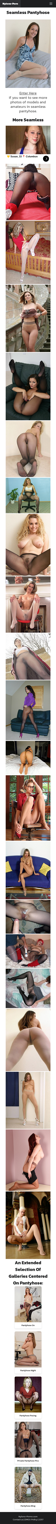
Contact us (18, 1519)
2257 (41, 1519)
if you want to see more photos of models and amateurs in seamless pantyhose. (28, 102)
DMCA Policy (31, 1519)
